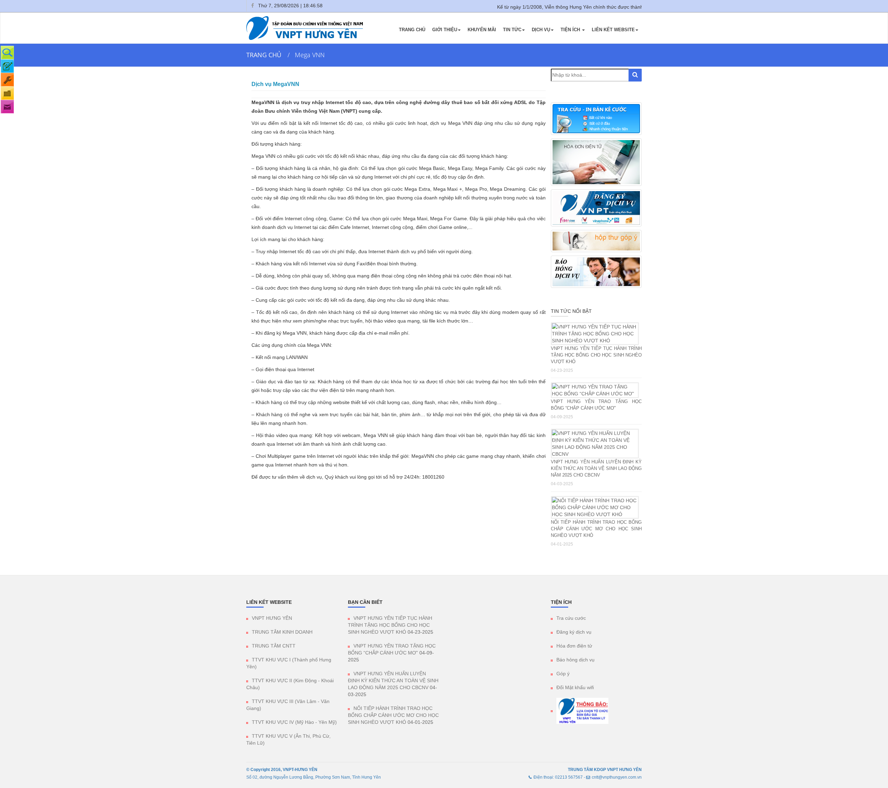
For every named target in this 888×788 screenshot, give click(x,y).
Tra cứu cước (571, 618)
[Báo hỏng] (7, 79)
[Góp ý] (7, 106)
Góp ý (563, 673)
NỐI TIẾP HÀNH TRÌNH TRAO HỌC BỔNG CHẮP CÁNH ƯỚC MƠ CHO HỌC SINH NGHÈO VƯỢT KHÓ (596, 529)
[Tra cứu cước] (7, 52)
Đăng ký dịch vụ (573, 632)
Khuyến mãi (482, 29)
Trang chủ (412, 29)
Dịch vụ (541, 29)
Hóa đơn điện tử (574, 646)
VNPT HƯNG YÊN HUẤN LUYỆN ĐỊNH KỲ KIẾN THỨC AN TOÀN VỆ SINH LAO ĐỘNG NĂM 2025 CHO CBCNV (596, 468)
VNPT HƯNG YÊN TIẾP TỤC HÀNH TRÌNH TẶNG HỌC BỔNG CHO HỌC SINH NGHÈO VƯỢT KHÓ (596, 355)
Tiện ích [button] (571, 29)
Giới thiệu (444, 29)
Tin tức (512, 29)
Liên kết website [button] (613, 29)
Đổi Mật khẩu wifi (575, 687)
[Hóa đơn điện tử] (7, 93)
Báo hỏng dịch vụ (575, 659)
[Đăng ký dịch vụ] (7, 66)
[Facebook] (252, 5)
